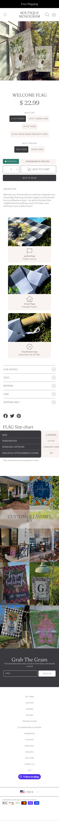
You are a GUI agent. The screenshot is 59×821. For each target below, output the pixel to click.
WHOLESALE (29, 746)
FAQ (29, 770)
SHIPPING (29, 709)
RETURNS (29, 715)
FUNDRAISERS (29, 733)
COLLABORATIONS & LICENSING (29, 727)
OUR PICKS (29, 703)
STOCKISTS (29, 739)
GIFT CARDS (29, 696)
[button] (5, 14)
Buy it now (30, 177)
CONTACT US (29, 764)
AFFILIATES (29, 752)
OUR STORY (29, 758)
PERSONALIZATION (29, 721)
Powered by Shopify (29, 800)
